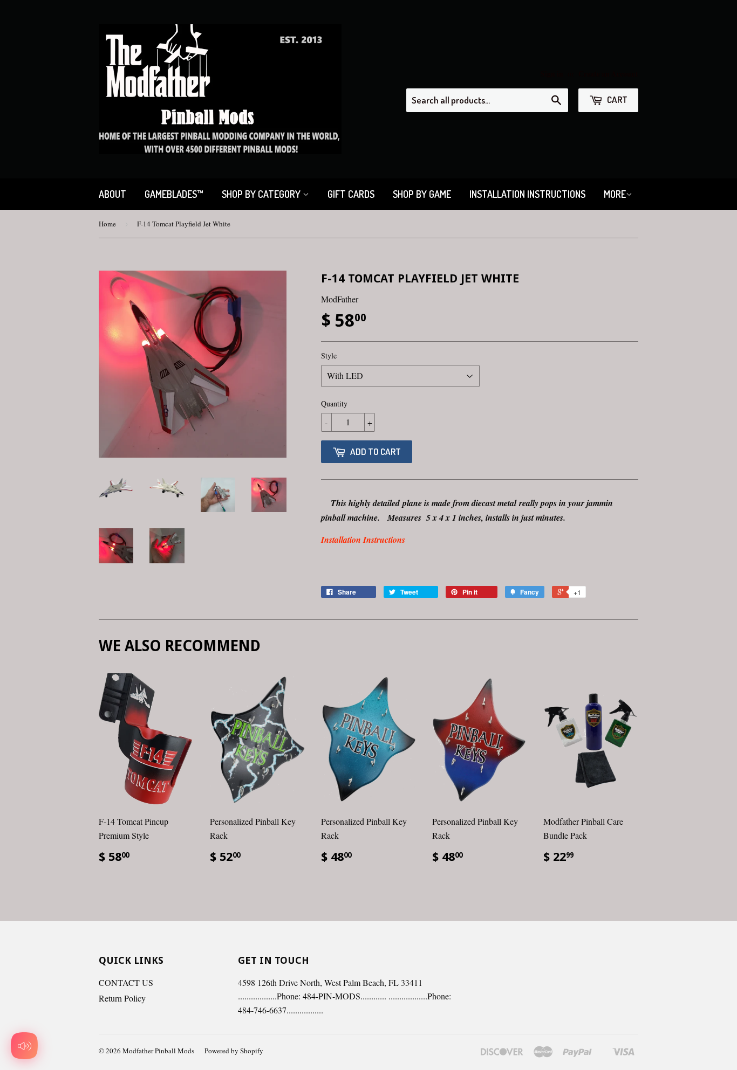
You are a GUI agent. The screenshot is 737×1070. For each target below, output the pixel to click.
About (112, 194)
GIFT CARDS (350, 194)
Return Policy (122, 998)
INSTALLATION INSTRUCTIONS (527, 194)
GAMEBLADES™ (174, 194)
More (615, 194)
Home (107, 224)
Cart (616, 99)
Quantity (334, 403)
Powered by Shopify (233, 1050)
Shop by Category (262, 194)
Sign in (552, 73)
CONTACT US (126, 982)
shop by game (422, 194)
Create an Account (608, 73)
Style (329, 355)
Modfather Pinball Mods (158, 1050)
